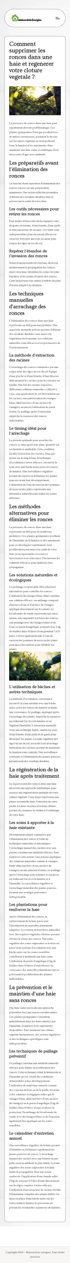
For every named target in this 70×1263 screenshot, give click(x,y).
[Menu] (57, 18)
